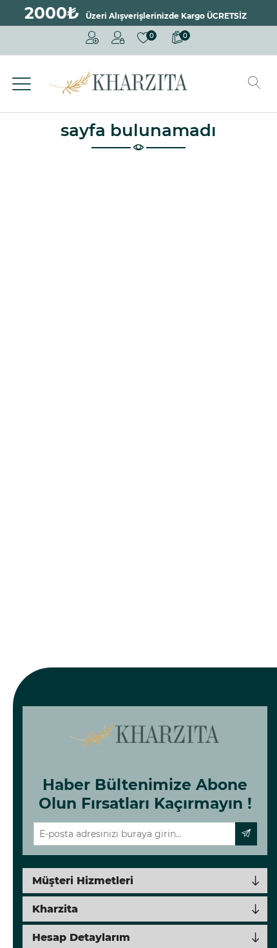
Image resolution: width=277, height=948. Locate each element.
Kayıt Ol (92, 40)
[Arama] (254, 84)
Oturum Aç (117, 40)
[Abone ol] (246, 833)
